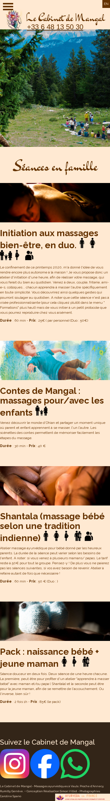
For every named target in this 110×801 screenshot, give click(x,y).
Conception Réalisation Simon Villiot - (53, 791)
